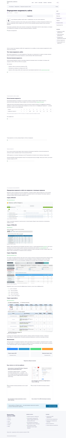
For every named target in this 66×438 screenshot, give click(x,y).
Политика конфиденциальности (11, 435)
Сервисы (58, 20)
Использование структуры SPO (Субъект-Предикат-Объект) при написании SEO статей (32, 419)
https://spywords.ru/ (10, 300)
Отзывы (9, 424)
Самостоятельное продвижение (60, 35)
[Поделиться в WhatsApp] (35, 349)
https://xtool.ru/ (9, 227)
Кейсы (9, 426)
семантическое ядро (45, 69)
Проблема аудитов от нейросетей (33, 416)
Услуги (9, 421)
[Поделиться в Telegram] (24, 349)
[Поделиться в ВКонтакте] (12, 349)
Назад (57, 6)
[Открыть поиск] (54, 2)
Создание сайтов (59, 22)
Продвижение (59, 18)
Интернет (58, 13)
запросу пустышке (40, 101)
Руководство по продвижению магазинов (52, 421)
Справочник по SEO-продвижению (61, 32)
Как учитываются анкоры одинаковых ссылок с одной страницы (32, 426)
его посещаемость (42, 247)
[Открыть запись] (18, 375)
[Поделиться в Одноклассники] (47, 349)
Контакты (9, 419)
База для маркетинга (61, 40)
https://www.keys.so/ (11, 199)
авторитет (45, 246)
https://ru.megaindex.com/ (11, 255)
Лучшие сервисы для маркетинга (61, 42)
